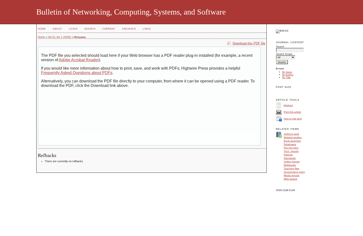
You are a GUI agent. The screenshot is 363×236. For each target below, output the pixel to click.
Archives (129, 28)
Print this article (292, 112)
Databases (290, 144)
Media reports (291, 175)
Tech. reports (291, 151)
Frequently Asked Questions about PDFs (76, 73)
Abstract (288, 105)
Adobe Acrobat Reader (79, 60)
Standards (290, 158)
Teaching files (291, 168)
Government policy (294, 172)
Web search (290, 178)
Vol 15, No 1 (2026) (59, 37)
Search (89, 28)
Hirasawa (80, 37)
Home (42, 28)
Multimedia (290, 165)
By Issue (287, 72)
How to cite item (293, 118)
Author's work (291, 134)
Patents (288, 154)
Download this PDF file (249, 43)
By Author (287, 74)
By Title (286, 77)
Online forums (292, 161)
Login (73, 28)
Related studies (293, 137)
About (57, 28)
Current (108, 28)
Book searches (292, 140)
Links (147, 28)
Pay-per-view (291, 147)
